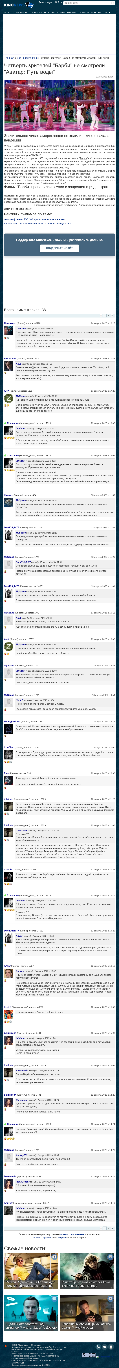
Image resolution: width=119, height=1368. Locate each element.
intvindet (20, 428)
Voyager (8, 495)
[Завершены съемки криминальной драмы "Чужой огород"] (87, 1313)
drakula (8, 869)
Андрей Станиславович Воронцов (97, 205)
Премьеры (22, 12)
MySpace (21, 396)
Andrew (20, 971)
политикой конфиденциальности (25, 1356)
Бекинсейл (10, 1033)
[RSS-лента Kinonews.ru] (98, 1347)
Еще (106, 12)
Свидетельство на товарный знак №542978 (30, 1365)
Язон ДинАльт (12, 721)
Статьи (61, 12)
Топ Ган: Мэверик (57, 173)
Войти (58, 2)
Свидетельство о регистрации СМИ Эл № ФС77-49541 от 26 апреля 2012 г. (38, 1362)
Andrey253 (21, 1155)
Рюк (6, 773)
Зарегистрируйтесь (42, 1237)
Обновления (36, 1345)
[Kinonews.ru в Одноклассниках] (111, 1347)
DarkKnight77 (11, 527)
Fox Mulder (10, 358)
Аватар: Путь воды (35, 173)
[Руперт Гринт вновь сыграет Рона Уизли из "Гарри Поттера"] (87, 1271)
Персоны (96, 12)
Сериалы (84, 12)
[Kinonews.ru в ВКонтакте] (105, 1347)
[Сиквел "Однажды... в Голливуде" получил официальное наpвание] (31, 1271)
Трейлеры (36, 12)
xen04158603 (23, 1181)
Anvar (19, 936)
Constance (13, 423)
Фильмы (72, 12)
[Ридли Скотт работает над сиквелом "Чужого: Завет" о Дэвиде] (31, 1313)
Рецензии (49, 12)
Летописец (10, 323)
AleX (18, 363)
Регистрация (45, 2)
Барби (16, 146)
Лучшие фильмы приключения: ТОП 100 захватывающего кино (37, 223)
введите (62, 1237)
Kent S (19, 700)
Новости (9, 12)
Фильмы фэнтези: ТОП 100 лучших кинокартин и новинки (34, 219)
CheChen (21, 328)
